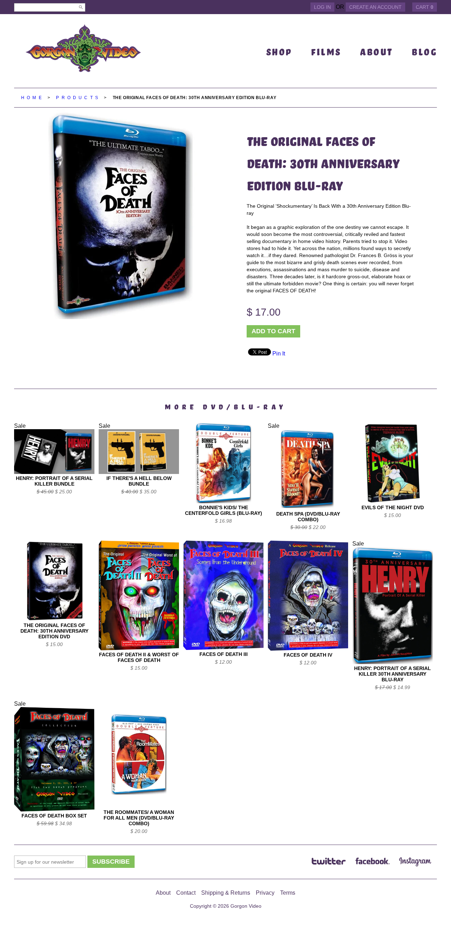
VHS (273, 81)
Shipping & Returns (225, 893)
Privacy (265, 893)
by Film (280, 183)
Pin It (278, 354)
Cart (424, 7)
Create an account (375, 7)
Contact (186, 893)
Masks (278, 118)
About (163, 893)
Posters (283, 145)
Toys (276, 132)
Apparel (282, 67)
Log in (322, 7)
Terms (287, 893)
